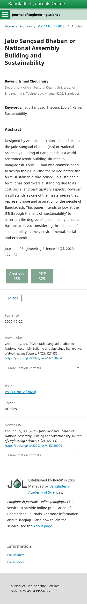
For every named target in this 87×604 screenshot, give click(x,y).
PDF (15, 298)
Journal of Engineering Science (36, 14)
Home (9, 26)
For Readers (15, 555)
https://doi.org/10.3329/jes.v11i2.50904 (33, 358)
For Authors (15, 562)
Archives (26, 26)
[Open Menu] (5, 14)
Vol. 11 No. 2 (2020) (51, 26)
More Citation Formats (24, 368)
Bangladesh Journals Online (36, 3)
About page (42, 526)
